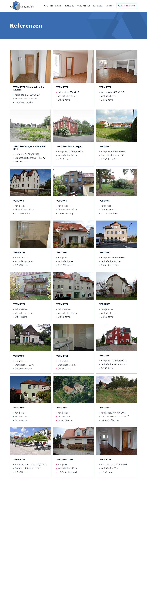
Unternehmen (83, 6)
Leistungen (55, 6)
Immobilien (70, 6)
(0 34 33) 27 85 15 (128, 6)
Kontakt (109, 6)
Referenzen (98, 6)
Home (45, 6)
